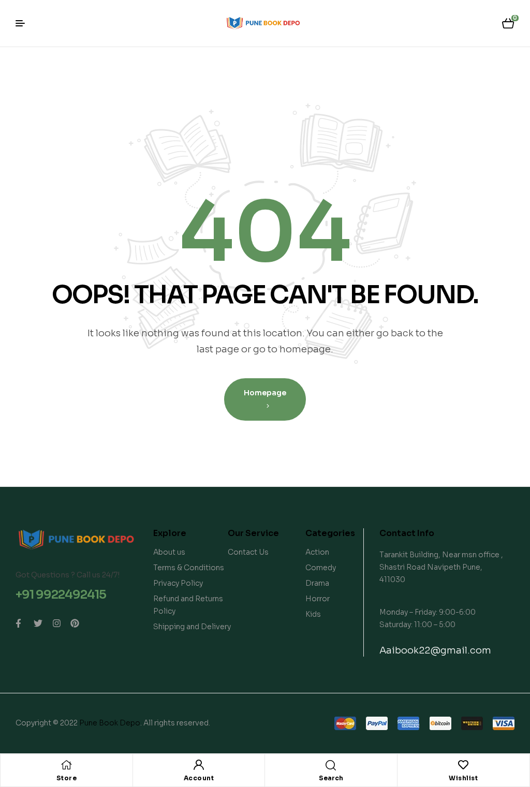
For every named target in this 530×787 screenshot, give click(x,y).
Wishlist (463, 778)
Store (66, 778)
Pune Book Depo (109, 722)
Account (199, 778)
